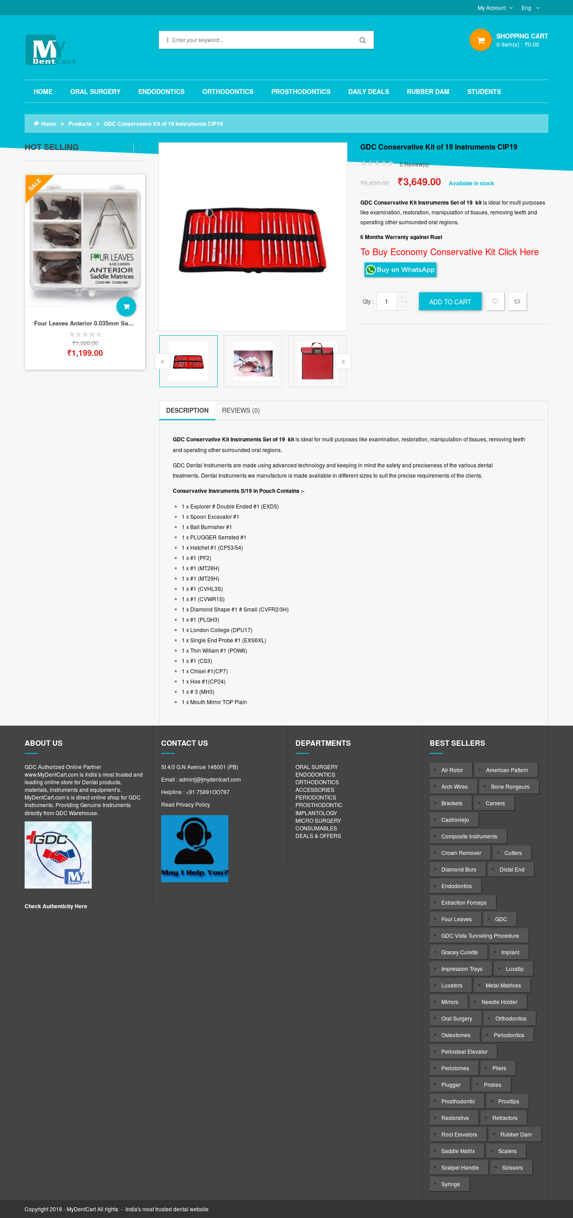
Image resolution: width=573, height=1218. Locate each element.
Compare (517, 301)
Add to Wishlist (495, 302)
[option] (85, 272)
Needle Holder (499, 1001)
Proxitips (508, 1101)
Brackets (451, 803)
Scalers (507, 1150)
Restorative (455, 1117)
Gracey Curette (459, 952)
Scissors (512, 1167)
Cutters (513, 852)
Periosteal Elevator (464, 1051)
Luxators (451, 985)
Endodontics (456, 885)
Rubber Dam (516, 1134)
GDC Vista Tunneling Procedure (480, 935)
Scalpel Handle (460, 1167)
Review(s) (414, 164)
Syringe (450, 1184)
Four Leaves (456, 919)
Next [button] (343, 361)
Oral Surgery (456, 1018)
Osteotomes (455, 1035)
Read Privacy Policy (185, 804)
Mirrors (449, 1001)
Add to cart (126, 306)
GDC (501, 919)
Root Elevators (459, 1134)
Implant (510, 952)
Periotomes (455, 1068)
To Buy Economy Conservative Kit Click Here (449, 251)
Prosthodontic (458, 1101)
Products (80, 124)
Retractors (504, 1117)
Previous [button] (162, 361)
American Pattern (507, 770)
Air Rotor (452, 770)
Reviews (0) (241, 410)
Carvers (495, 803)
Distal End (512, 869)
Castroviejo (455, 819)
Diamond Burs (458, 869)
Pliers (499, 1068)
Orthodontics (511, 1018)
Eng (527, 7)
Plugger (451, 1084)
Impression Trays (462, 968)
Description (187, 410)
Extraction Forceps (464, 902)
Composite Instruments (469, 836)
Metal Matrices (503, 985)
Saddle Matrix (458, 1150)
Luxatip (515, 968)
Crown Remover (461, 852)
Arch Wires (454, 786)
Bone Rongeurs (510, 786)
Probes (492, 1084)
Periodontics (509, 1035)
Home (48, 124)
